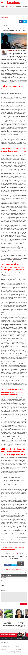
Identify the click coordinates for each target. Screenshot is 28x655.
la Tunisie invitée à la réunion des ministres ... (8, 624)
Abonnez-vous (21, 563)
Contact (17, 647)
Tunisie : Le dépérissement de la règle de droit (20, 624)
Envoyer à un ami (10, 553)
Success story (16, 638)
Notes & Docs (18, 6)
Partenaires (4, 638)
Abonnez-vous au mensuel (20, 649)
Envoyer (24, 604)
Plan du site (17, 646)
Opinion (12, 6)
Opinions (20, 638)
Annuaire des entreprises (20, 645)
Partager (21, 21)
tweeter (25, 21)
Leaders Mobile (3, 649)
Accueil (2, 17)
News (6, 17)
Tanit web (21, 652)
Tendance (24, 638)
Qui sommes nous (3, 647)
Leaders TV (11, 638)
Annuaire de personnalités (5, 646)
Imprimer (21, 553)
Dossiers (7, 638)
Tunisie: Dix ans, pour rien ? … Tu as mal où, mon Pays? (12, 547)
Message (3, 590)
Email (2, 585)
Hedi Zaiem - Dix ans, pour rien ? (8, 549)
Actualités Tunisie (3, 645)
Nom (2, 580)
